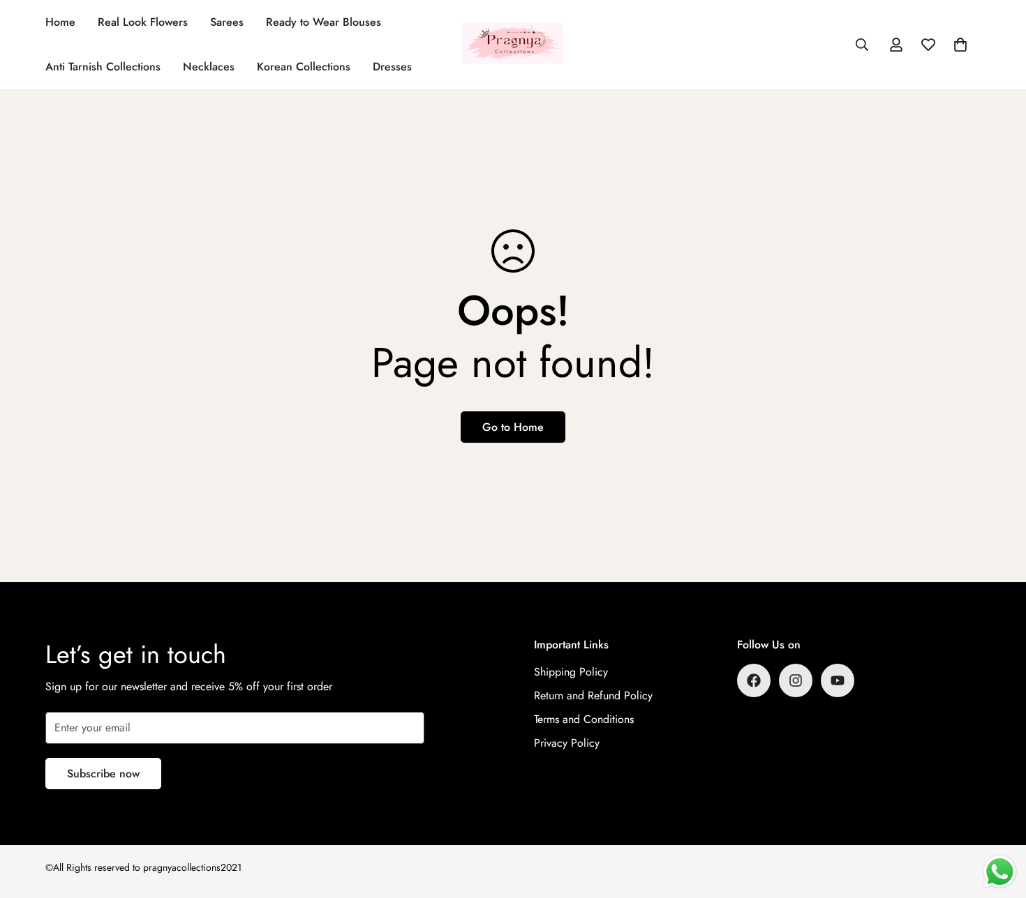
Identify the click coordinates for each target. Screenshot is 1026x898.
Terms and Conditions (584, 719)
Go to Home (513, 427)
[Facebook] (754, 680)
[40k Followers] (795, 680)
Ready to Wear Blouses (323, 22)
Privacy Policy (567, 743)
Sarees (227, 22)
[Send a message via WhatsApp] (1000, 872)
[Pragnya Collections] (512, 44)
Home (60, 22)
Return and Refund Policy (593, 695)
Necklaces (209, 67)
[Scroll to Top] (999, 822)
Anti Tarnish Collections (103, 67)
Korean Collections (303, 67)
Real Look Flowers (143, 22)
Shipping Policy (571, 672)
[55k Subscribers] (837, 680)
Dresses (392, 67)
